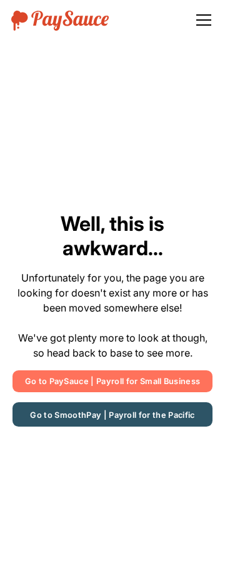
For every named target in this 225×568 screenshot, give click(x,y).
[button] (201, 20)
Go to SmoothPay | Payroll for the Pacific (112, 415)
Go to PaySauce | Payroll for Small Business (113, 381)
